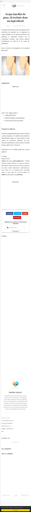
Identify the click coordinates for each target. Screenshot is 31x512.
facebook (19, 174)
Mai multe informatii (26, 507)
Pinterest (17, 217)
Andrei (4, 161)
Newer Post (25, 495)
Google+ (25, 213)
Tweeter (18, 213)
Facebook (10, 213)
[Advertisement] (15, 99)
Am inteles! (16, 510)
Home (16, 495)
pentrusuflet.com (18, 161)
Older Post (6, 495)
